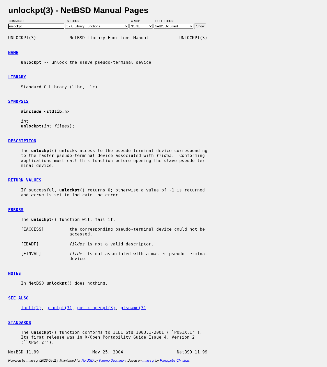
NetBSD (87, 360)
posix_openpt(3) (96, 307)
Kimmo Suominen (112, 360)
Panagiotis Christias (175, 360)
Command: (18, 21)
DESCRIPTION (22, 140)
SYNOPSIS (18, 101)
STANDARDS (19, 322)
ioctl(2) (31, 307)
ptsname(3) (133, 307)
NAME (13, 52)
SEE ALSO (18, 298)
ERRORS (16, 209)
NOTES (14, 273)
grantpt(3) (59, 307)
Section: (75, 21)
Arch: (137, 21)
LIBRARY (17, 76)
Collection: (164, 21)
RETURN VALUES (24, 180)
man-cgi (148, 360)
